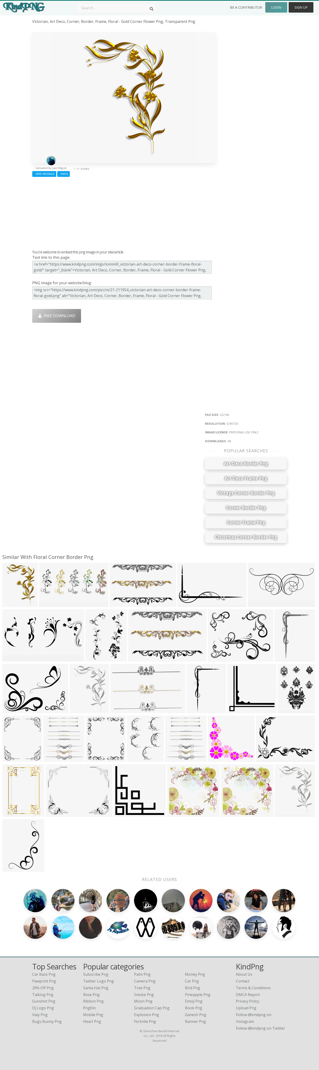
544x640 (135, 759)
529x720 (11, 604)
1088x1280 (175, 759)
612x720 (11, 759)
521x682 (286, 710)
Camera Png (145, 981)
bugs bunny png (47, 1021)
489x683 (94, 658)
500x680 (283, 814)
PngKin (89, 1007)
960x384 (47, 604)
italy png (40, 1014)
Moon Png (143, 1001)
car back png (44, 974)
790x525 (118, 604)
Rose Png (91, 994)
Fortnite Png (145, 1021)
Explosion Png (146, 1014)
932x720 (186, 604)
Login (276, 7)
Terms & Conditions (253, 987)
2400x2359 (218, 759)
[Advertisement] (124, 212)
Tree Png (142, 987)
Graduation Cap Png (152, 1007)
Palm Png (142, 974)
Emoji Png (193, 1001)
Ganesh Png (195, 1014)
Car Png (192, 981)
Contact (242, 981)
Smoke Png (144, 994)
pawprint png (44, 981)
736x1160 (12, 869)
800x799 (229, 814)
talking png (42, 994)
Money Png (195, 974)
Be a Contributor (246, 7)
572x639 (52, 759)
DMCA (63, 173)
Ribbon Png (93, 1001)
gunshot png (43, 1001)
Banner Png (195, 1021)
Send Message (44, 173)
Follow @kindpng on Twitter (260, 1028)
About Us (244, 974)
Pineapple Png (197, 994)
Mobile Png (93, 1014)
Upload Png (246, 1007)
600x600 (122, 814)
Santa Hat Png (95, 987)
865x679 (54, 814)
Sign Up (301, 7)
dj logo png (43, 1007)
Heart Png (92, 1021)
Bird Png (192, 987)
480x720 (283, 658)
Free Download (58, 315)
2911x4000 (13, 814)
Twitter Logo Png (98, 981)
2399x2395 (178, 814)
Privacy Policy (247, 1001)
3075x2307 (266, 759)
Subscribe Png (95, 974)
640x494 (137, 658)
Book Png (193, 1007)
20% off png (43, 987)
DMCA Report (248, 994)
